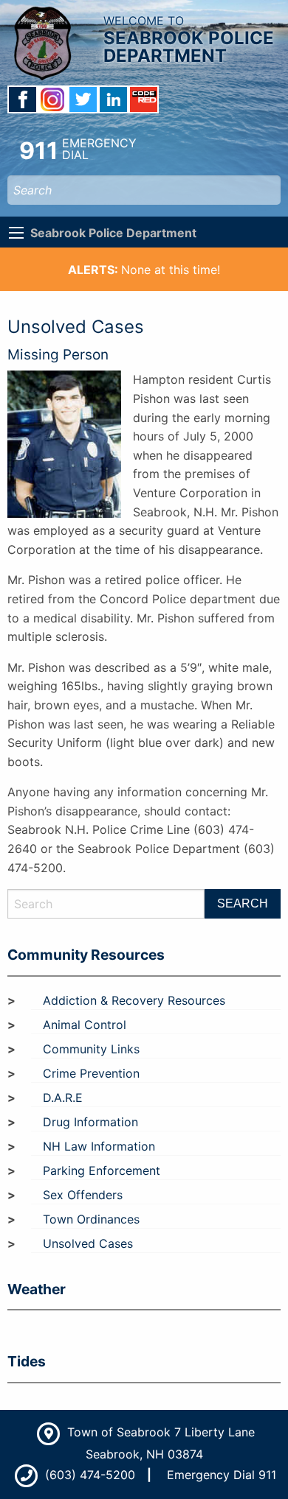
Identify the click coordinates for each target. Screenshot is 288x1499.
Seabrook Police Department (113, 232)
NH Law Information (99, 1146)
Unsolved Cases (88, 1243)
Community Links (91, 1049)
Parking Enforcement (101, 1170)
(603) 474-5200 (88, 1474)
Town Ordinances (91, 1219)
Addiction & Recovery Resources (134, 1000)
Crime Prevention (91, 1073)
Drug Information (90, 1121)
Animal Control (84, 1024)
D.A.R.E (63, 1097)
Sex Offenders (83, 1194)
